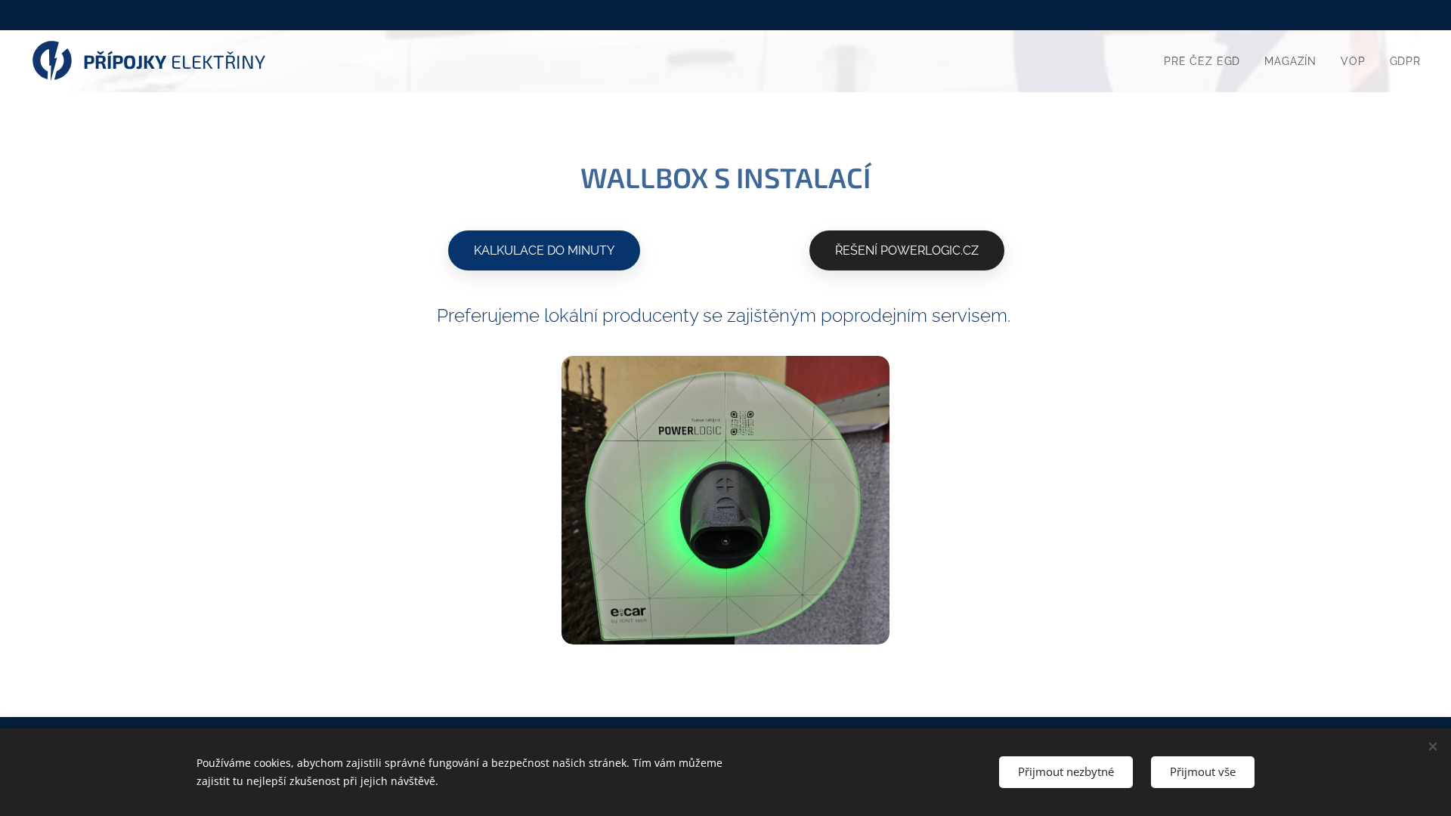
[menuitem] (1206, 61)
